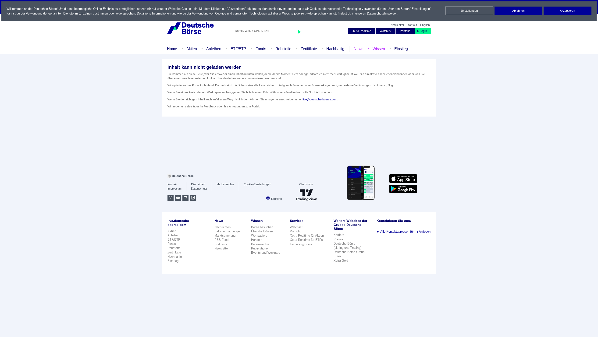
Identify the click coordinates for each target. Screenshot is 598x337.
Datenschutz (199, 188)
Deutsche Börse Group (349, 252)
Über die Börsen (262, 231)
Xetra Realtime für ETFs (306, 240)
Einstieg (401, 49)
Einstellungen (469, 10)
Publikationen (260, 248)
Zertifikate (309, 49)
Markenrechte (225, 184)
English (425, 25)
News (358, 49)
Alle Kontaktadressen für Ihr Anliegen (404, 231)
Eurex (338, 256)
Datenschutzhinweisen (382, 13)
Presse (338, 239)
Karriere (339, 235)
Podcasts (220, 244)
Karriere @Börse (301, 244)
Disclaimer (198, 184)
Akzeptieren (567, 10)
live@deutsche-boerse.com (320, 99)
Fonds (261, 49)
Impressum (174, 188)
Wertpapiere (259, 235)
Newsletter (397, 25)
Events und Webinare (265, 252)
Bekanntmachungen (227, 231)
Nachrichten (222, 227)
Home (172, 49)
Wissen (379, 49)
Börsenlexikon (260, 244)
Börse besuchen (262, 227)
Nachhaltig (335, 49)
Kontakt (412, 25)
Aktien (191, 49)
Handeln (256, 240)
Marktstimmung (224, 235)
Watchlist (385, 31)
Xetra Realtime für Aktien (307, 235)
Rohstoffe (283, 49)
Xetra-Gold (341, 260)
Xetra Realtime (361, 31)
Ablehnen (518, 10)
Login (423, 31)
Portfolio (405, 31)
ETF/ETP (238, 49)
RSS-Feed (221, 240)
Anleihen (213, 49)
